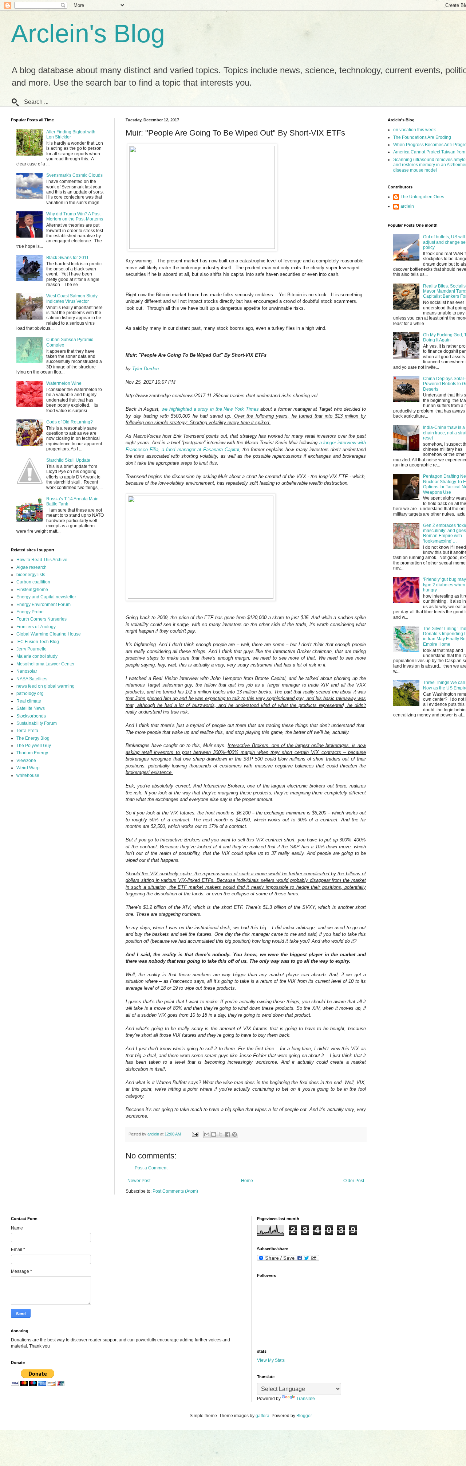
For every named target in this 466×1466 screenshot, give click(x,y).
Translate (305, 1398)
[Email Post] (195, 1134)
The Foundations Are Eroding (422, 137)
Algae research (31, 567)
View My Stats (271, 1360)
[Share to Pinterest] (234, 1134)
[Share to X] (220, 1134)
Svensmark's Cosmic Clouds (74, 175)
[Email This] (206, 1134)
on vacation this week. (415, 129)
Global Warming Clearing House (48, 634)
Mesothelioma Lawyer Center (45, 663)
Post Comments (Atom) (175, 1191)
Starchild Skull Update (68, 460)
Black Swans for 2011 (67, 257)
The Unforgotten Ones (422, 196)
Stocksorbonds (31, 716)
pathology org (30, 693)
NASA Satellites (31, 678)
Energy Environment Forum (43, 604)
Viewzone (26, 760)
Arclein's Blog (88, 33)
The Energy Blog (33, 738)
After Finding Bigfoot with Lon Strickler (70, 134)
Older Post (353, 1180)
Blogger (304, 1415)
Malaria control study (37, 656)
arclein (407, 206)
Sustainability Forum (36, 723)
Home (247, 1180)
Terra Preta (27, 730)
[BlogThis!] (213, 1134)
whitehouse (27, 775)
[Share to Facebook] (227, 1134)
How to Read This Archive (41, 559)
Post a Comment (151, 1167)
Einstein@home (32, 589)
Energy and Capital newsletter (46, 596)
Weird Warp (28, 767)
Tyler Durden (145, 368)
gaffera (262, 1415)
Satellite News (30, 708)
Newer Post (138, 1180)
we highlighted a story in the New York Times (210, 409)
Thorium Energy (32, 752)
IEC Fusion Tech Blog (37, 641)
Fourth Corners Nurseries (41, 619)
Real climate (28, 701)
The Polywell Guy (33, 745)
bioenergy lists (30, 574)
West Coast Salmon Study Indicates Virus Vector (72, 298)
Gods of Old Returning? (69, 422)
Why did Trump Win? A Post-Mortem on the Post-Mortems (74, 216)
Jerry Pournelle (31, 649)
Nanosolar (26, 671)
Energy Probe (30, 611)
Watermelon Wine (64, 383)
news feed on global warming (45, 686)
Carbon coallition (33, 582)
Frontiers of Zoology (36, 626)
